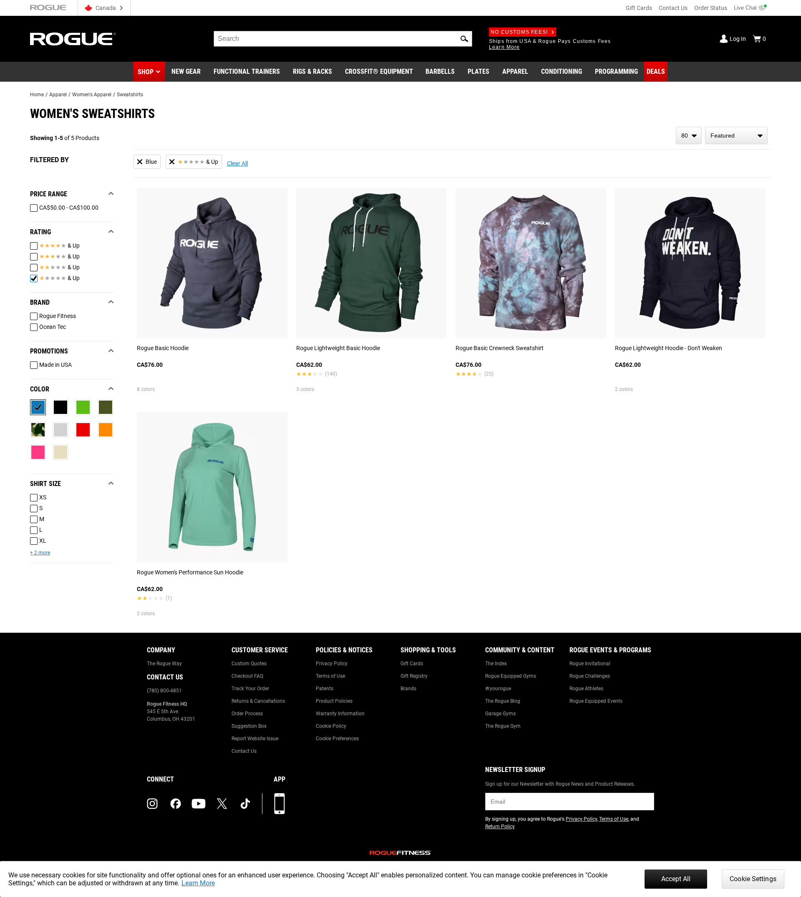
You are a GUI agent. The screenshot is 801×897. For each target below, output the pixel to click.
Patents (324, 689)
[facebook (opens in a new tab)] (175, 803)
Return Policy (500, 826)
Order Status (710, 8)
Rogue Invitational (589, 663)
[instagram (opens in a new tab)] (152, 803)
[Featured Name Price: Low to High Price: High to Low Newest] (736, 135)
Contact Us (673, 8)
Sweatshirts (130, 95)
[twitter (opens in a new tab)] (222, 803)
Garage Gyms (500, 714)
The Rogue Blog (502, 701)
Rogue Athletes (586, 689)
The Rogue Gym (503, 726)
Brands (408, 689)
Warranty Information (340, 714)
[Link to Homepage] (73, 39)
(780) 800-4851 (164, 691)
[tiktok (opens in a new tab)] (245, 803)
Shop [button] (146, 72)
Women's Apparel (91, 95)
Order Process (247, 714)
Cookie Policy (331, 726)
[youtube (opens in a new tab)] (198, 803)
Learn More (198, 883)
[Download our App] (279, 803)
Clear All (237, 163)
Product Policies (334, 701)
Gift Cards (639, 8)
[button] (464, 39)
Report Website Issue (255, 739)
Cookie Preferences (337, 739)
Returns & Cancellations (258, 701)
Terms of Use (330, 676)
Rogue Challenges (589, 676)
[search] (343, 39)
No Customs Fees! (519, 32)
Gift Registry (414, 676)
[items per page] (689, 135)
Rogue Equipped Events (595, 701)
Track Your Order (250, 689)
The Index (496, 663)
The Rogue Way (164, 663)
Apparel (58, 95)
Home (37, 95)
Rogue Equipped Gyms (510, 676)
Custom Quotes (249, 663)
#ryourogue (498, 689)
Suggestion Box (249, 726)
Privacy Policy (332, 663)
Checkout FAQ (247, 676)
